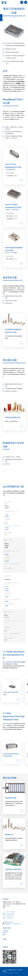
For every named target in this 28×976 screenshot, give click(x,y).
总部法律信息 (5, 972)
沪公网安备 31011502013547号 (12, 923)
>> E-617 (6, 586)
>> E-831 (6, 554)
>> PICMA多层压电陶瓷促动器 (12, 662)
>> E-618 (6, 588)
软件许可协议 (15, 972)
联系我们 (5, 932)
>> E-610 (6, 517)
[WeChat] (9, 957)
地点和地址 (5, 930)
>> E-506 (6, 590)
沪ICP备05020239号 (8, 922)
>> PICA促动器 (8, 723)
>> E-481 (6, 606)
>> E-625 (6, 529)
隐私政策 (10, 972)
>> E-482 (6, 597)
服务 (4, 934)
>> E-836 (6, 515)
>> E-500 (6, 601)
